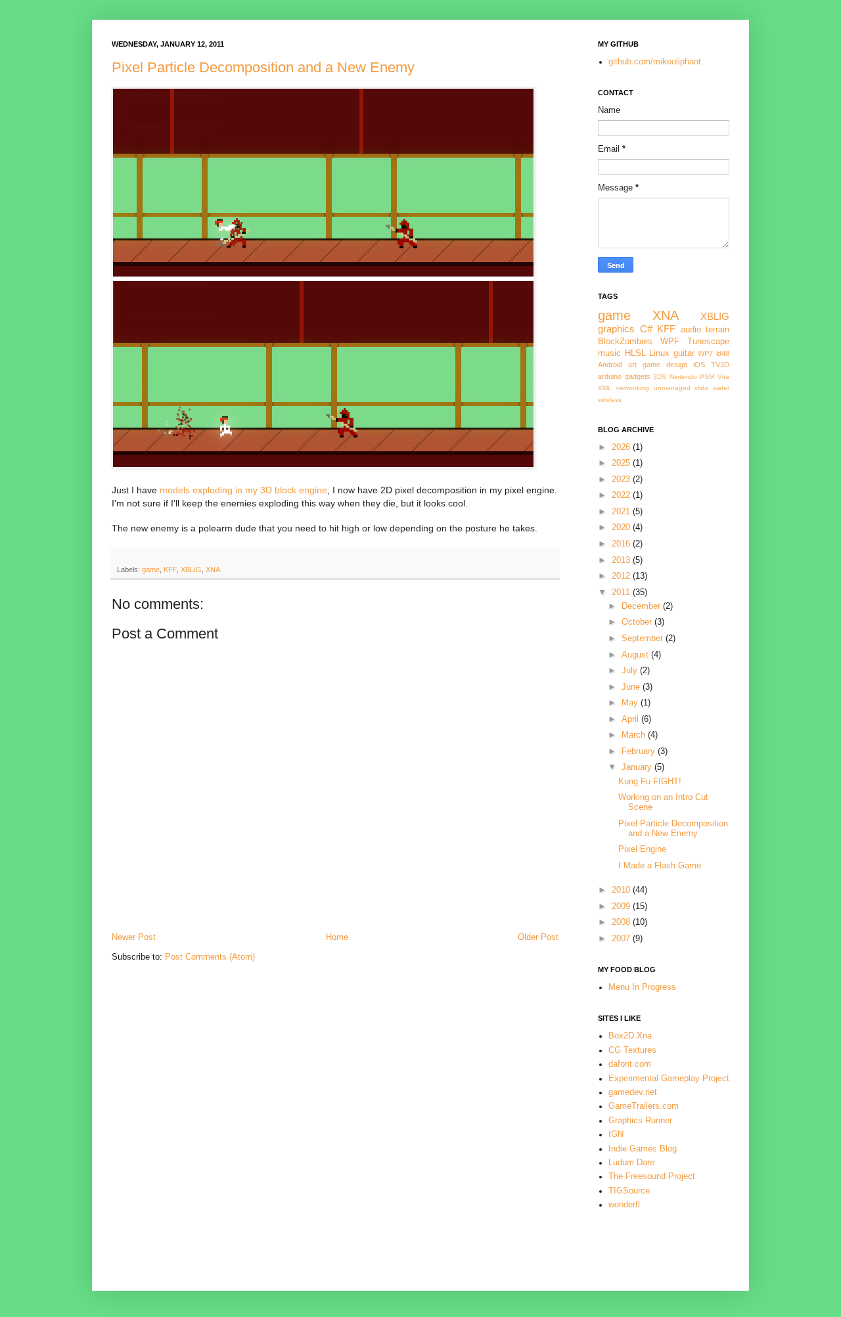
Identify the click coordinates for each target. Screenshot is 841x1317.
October (638, 622)
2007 (622, 938)
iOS (699, 364)
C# (646, 328)
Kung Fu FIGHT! (649, 781)
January (638, 767)
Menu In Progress (642, 987)
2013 (622, 560)
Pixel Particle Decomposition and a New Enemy (263, 67)
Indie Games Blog (642, 1148)
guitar (683, 353)
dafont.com (629, 1064)
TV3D (720, 364)
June (632, 687)
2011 (622, 592)
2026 (622, 447)
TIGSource (629, 1190)
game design (665, 364)
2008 (622, 922)
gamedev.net (632, 1092)
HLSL (635, 353)
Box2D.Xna (630, 1035)
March (635, 735)
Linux (659, 353)
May (631, 702)
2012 (622, 576)
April (631, 719)
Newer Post (134, 937)
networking (632, 387)
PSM (707, 376)
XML (605, 387)
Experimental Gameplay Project (668, 1078)
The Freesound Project (651, 1176)
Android (610, 364)
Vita (723, 376)
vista (701, 387)
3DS (659, 376)
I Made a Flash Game (659, 865)
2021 (622, 511)
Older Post (538, 937)
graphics (616, 328)
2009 (622, 906)
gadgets (637, 376)
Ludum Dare (631, 1162)
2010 (622, 890)
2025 (622, 463)
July (631, 670)
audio (691, 329)
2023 (622, 479)
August (636, 654)
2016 (622, 543)
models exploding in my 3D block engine (243, 490)
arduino (610, 376)
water (721, 387)
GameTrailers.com (643, 1106)
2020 (622, 527)
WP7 (705, 353)
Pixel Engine (642, 849)
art (632, 364)
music (609, 353)
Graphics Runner (640, 1120)
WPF (669, 341)
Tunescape (708, 341)
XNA (213, 569)
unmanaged (672, 387)
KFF (170, 569)
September (644, 638)
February (640, 751)
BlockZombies (625, 341)
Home (337, 937)
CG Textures (632, 1050)
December (642, 606)
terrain (717, 329)
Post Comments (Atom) (210, 957)
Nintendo (683, 376)
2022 (622, 495)
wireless (610, 399)
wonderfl (624, 1204)
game (151, 569)
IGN (616, 1134)
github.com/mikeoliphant (654, 61)
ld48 (722, 353)
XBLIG (191, 569)
